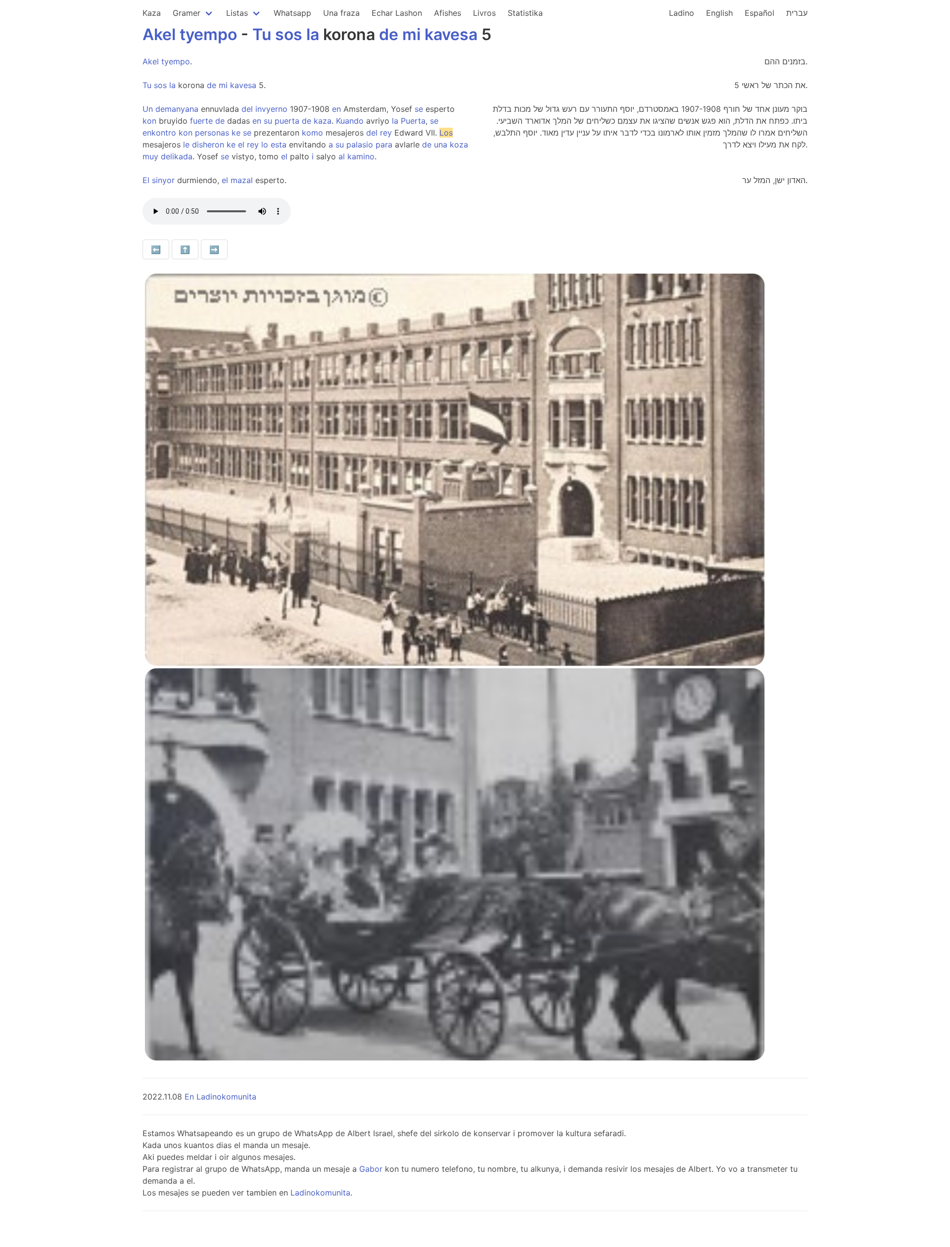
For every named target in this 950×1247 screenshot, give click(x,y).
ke (236, 133)
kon (149, 121)
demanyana (176, 109)
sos (288, 34)
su (268, 121)
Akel (159, 34)
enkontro (159, 133)
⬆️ (185, 249)
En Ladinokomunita (220, 1097)
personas (212, 133)
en (336, 109)
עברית (797, 13)
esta (278, 144)
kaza (323, 121)
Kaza (151, 13)
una (440, 144)
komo (312, 133)
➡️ (214, 249)
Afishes (447, 13)
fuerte (201, 121)
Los (446, 133)
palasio (359, 144)
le (186, 144)
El (145, 180)
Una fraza (341, 13)
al (341, 156)
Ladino (681, 13)
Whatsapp (292, 13)
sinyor (163, 180)
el (241, 144)
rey (386, 133)
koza (459, 144)
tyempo (208, 34)
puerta (287, 121)
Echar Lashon (397, 13)
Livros (484, 13)
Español (759, 13)
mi (411, 34)
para (384, 144)
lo (264, 144)
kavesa (451, 34)
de (388, 34)
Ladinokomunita (320, 1193)
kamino (361, 156)
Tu (261, 34)
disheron (208, 144)
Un (147, 109)
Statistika (525, 13)
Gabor (370, 1169)
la (312, 34)
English (719, 13)
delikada (176, 156)
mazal (242, 180)
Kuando (350, 121)
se (419, 109)
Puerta (413, 121)
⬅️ (156, 249)
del (247, 109)
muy (150, 156)
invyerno (271, 109)
